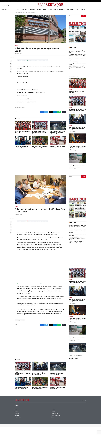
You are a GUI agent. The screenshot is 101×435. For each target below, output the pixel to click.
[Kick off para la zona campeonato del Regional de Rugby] (40, 140)
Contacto (83, 9)
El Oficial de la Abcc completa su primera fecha (57, 147)
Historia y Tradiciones (64, 9)
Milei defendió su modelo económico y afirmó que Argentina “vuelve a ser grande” (77, 148)
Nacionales (32, 9)
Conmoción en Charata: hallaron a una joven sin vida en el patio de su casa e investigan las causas (77, 55)
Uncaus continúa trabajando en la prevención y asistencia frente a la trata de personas (77, 63)
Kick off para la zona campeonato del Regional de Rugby (40, 147)
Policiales (50, 9)
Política (27, 9)
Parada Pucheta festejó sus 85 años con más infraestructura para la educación (77, 128)
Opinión (72, 9)
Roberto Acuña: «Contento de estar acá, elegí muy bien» (21, 147)
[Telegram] (11, 69)
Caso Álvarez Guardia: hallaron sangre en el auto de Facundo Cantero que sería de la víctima (77, 51)
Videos (22, 9)
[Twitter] (11, 64)
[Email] (11, 66)
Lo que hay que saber (19, 107)
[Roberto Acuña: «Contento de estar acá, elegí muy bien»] (23, 140)
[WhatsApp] (11, 72)
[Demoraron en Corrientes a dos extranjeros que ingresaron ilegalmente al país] (58, 125)
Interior (44, 9)
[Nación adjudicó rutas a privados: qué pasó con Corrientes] (77, 158)
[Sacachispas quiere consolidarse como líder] (23, 125)
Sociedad (39, 9)
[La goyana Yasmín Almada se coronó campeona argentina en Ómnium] (40, 125)
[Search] (97, 9)
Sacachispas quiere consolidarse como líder (22, 132)
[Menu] (98, 9)
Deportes (56, 9)
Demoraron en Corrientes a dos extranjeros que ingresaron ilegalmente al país (57, 132)
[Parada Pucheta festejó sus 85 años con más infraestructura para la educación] (77, 119)
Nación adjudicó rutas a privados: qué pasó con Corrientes (76, 166)
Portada (16, 12)
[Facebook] (11, 61)
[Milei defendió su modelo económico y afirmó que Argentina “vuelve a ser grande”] (77, 138)
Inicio (18, 9)
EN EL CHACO (73, 47)
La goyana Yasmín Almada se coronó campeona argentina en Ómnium (25, 1)
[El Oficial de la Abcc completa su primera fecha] (58, 140)
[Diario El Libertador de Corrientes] (50, 5)
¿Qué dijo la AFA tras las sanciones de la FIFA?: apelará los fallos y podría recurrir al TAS (77, 67)
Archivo (77, 9)
